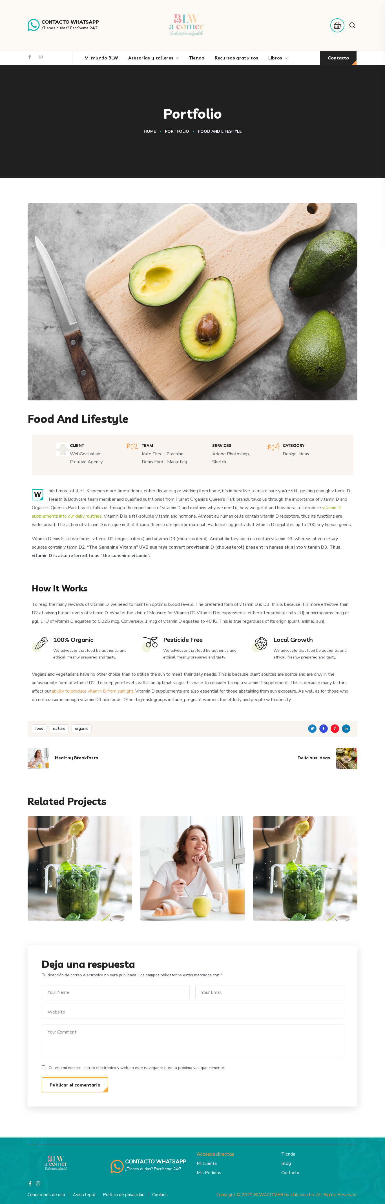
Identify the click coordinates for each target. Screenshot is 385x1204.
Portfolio (177, 131)
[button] (335, 25)
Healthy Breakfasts (185, 900)
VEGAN (51, 909)
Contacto (290, 1173)
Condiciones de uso (46, 1195)
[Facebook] (30, 57)
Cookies (160, 1195)
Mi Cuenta (207, 1163)
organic (81, 728)
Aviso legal (84, 1195)
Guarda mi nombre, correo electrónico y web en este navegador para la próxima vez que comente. (136, 1067)
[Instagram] (40, 57)
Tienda (288, 1154)
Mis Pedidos (209, 1173)
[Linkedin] (346, 728)
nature (59, 728)
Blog (286, 1163)
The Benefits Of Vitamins (67, 896)
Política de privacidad (124, 1195)
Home (150, 131)
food (39, 728)
